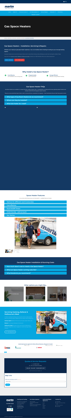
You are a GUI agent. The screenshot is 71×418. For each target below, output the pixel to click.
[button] (6, 233)
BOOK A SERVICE (9, 60)
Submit (7, 384)
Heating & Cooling (12, 38)
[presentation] (4, 352)
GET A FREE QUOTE (19, 60)
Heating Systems (20, 38)
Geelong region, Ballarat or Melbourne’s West (20, 56)
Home (5, 38)
